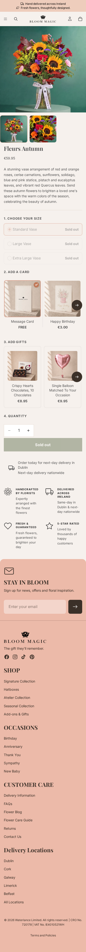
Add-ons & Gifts (16, 714)
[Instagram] (15, 657)
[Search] (16, 19)
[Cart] (80, 19)
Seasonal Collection (19, 706)
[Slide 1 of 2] (13, 129)
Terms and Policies (43, 935)
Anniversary (13, 746)
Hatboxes (11, 689)
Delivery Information (19, 795)
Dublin (9, 861)
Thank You (12, 755)
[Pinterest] (32, 657)
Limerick (10, 885)
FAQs (8, 803)
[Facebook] (7, 657)
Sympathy (12, 763)
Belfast (9, 894)
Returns (10, 828)
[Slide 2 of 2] (43, 129)
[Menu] (5, 19)
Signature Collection (19, 681)
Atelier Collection (17, 697)
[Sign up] (75, 607)
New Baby (12, 771)
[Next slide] (77, 305)
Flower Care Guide (18, 820)
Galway (9, 877)
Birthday (10, 738)
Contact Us (12, 837)
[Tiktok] (23, 657)
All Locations (14, 902)
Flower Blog (13, 812)
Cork (7, 869)
